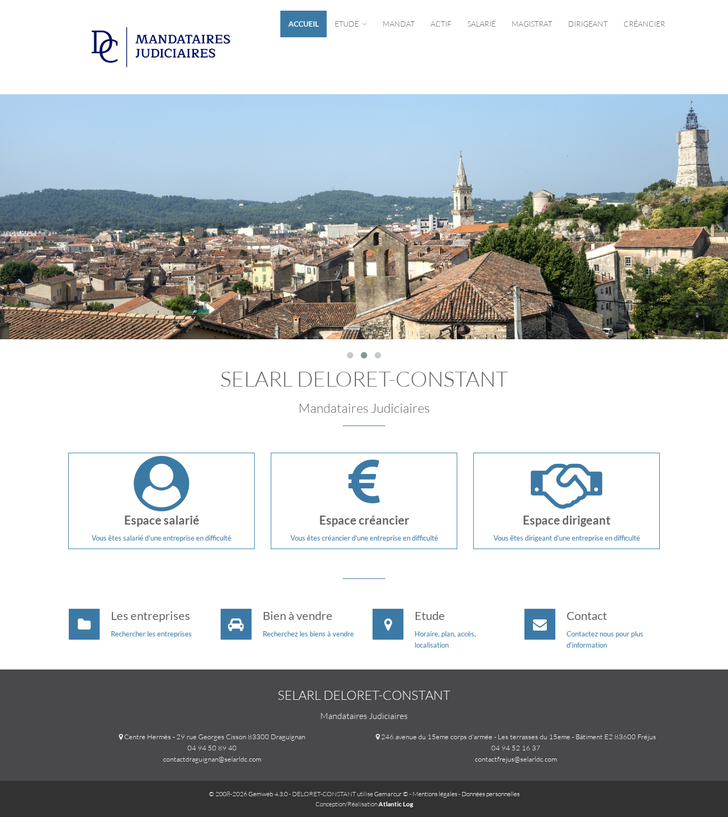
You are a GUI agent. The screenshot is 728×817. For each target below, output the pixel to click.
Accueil (303, 23)
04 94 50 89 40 (212, 748)
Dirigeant (588, 23)
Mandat (399, 23)
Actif (441, 23)
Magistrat (532, 23)
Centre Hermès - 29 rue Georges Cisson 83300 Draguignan (214, 736)
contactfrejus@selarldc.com (516, 759)
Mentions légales (434, 794)
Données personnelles (491, 794)
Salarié (481, 23)
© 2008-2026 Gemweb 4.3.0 (248, 794)
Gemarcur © (391, 794)
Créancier (644, 23)
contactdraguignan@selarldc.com (212, 759)
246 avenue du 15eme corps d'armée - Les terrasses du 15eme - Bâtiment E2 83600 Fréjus (518, 736)
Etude (347, 23)
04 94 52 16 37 (515, 748)
